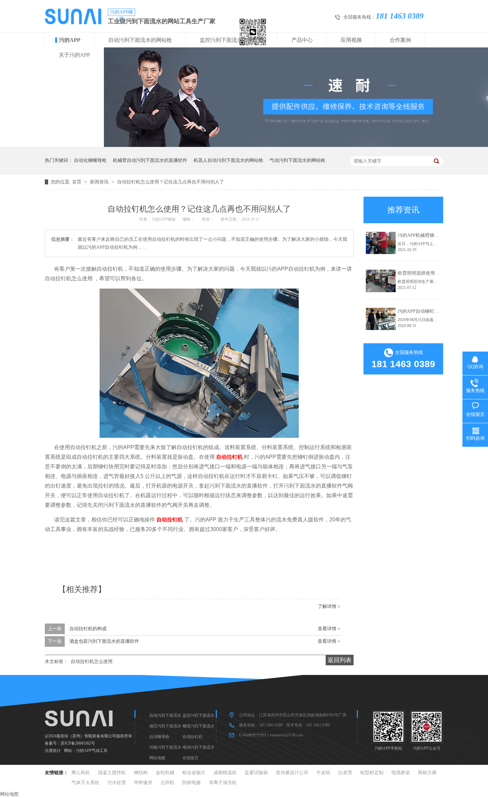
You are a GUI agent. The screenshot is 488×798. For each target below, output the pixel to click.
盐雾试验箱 (256, 772)
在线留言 (191, 758)
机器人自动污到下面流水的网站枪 (228, 160)
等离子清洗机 (223, 782)
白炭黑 (345, 772)
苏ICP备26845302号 (78, 743)
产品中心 (302, 40)
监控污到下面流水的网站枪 (232, 40)
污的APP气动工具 (92, 750)
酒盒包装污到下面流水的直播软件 (104, 641)
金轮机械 (165, 772)
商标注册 (427, 772)
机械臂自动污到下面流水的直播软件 (150, 160)
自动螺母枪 (159, 736)
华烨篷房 (143, 782)
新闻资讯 (100, 181)
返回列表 (340, 660)
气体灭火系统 (85, 782)
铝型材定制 (371, 772)
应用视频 (351, 40)
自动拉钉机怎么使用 (92, 661)
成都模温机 (225, 772)
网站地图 (157, 758)
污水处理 (116, 782)
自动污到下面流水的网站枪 (140, 40)
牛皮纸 (323, 772)
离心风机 (80, 772)
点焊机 (167, 782)
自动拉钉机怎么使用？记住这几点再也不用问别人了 (170, 181)
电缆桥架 (400, 772)
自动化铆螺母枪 (90, 160)
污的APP (69, 40)
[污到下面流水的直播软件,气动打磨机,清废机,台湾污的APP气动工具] (73, 22)
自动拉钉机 (193, 736)
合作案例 (400, 40)
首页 (77, 181)
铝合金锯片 (193, 772)
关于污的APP (74, 55)
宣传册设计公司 (292, 772)
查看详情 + (329, 628)
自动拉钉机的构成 (88, 628)
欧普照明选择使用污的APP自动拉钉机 (437, 273)
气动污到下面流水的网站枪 (297, 160)
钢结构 (141, 772)
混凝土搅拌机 (112, 772)
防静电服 (191, 782)
